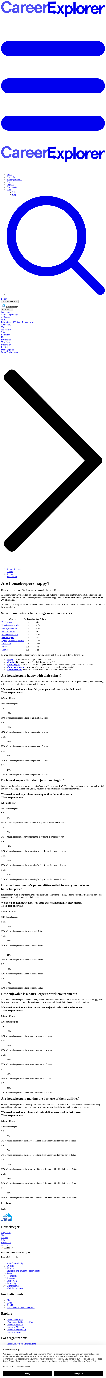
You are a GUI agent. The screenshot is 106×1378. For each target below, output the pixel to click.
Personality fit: (13, 664)
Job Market (11, 1276)
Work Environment (15, 1288)
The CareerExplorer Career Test (21, 1307)
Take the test (9, 302)
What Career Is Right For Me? (20, 1322)
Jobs (14, 192)
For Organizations (14, 179)
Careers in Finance (15, 1324)
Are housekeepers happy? (25, 583)
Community (12, 187)
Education (11, 1278)
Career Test (12, 177)
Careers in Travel (14, 1332)
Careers (10, 182)
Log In (4, 299)
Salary (9, 1273)
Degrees (10, 184)
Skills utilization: (14, 669)
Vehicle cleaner (8, 631)
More (9, 189)
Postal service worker (11, 625)
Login (9, 1302)
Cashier (5, 650)
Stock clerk (6, 643)
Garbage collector (9, 628)
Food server (7, 622)
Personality (11, 1283)
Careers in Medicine (15, 1327)
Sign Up (10, 1305)
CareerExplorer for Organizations (21, 1344)
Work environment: (16, 667)
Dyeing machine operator (13, 640)
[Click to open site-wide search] (56, 294)
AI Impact (11, 1268)
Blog (14, 194)
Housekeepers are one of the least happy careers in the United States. (31, 590)
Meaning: (11, 662)
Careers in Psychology (16, 1329)
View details (7, 310)
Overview (11, 1266)
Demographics (13, 1286)
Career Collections (15, 1319)
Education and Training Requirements (23, 1271)
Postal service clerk (10, 634)
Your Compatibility (15, 1263)
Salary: (10, 659)
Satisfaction (12, 1281)
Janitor (4, 647)
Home (9, 174)
